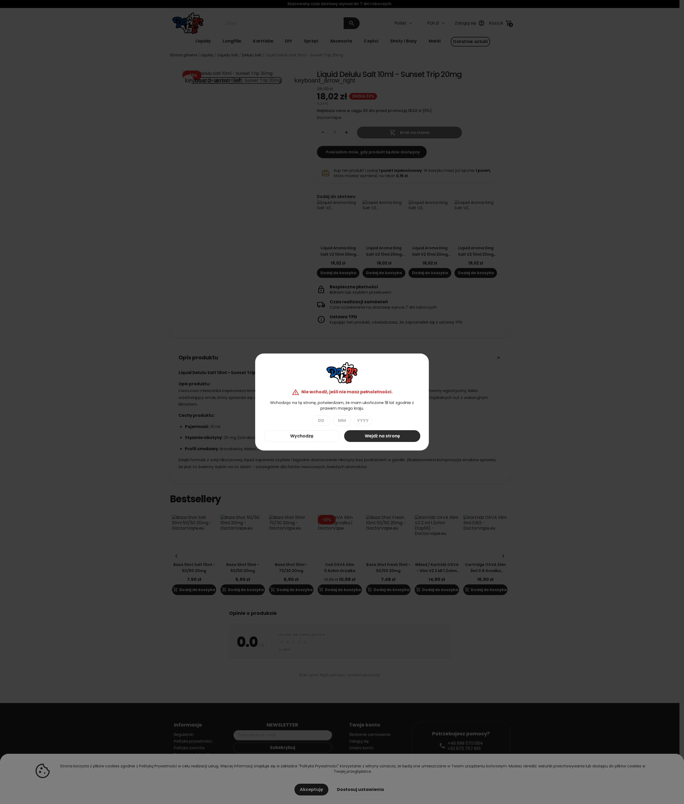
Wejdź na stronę (382, 436)
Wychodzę (301, 436)
